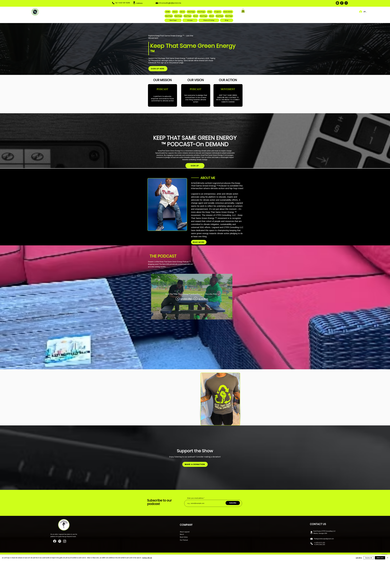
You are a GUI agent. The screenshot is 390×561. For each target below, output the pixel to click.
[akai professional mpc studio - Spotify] (60, 541)
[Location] (134, 2)
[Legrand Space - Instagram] (346, 3)
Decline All (368, 558)
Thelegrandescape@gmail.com (324, 538)
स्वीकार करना (380, 558)
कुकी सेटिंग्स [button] (359, 558)
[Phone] (113, 3)
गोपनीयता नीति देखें (147, 558)
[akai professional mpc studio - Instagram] (65, 541)
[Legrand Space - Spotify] (337, 3)
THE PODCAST (163, 256)
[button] (243, 11)
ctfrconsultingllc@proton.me (169, 3)
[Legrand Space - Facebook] (341, 3)
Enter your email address (195, 498)
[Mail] (156, 3)
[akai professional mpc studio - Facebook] (55, 541)
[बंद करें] (387, 557)
